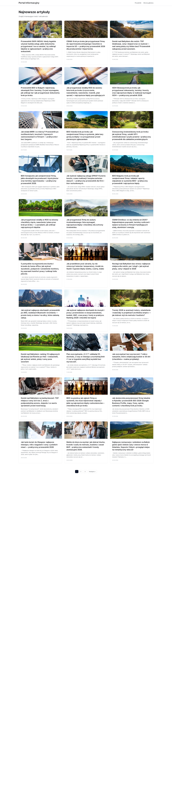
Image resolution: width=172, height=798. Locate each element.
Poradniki (138, 3)
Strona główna (148, 3)
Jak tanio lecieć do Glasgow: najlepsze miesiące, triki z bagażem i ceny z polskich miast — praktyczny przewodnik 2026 (39, 444)
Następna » (92, 471)
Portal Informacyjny (29, 3)
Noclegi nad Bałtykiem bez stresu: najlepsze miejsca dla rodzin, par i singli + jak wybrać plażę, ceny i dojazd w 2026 (131, 266)
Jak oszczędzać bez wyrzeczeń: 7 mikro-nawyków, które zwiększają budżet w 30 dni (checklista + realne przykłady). (131, 356)
